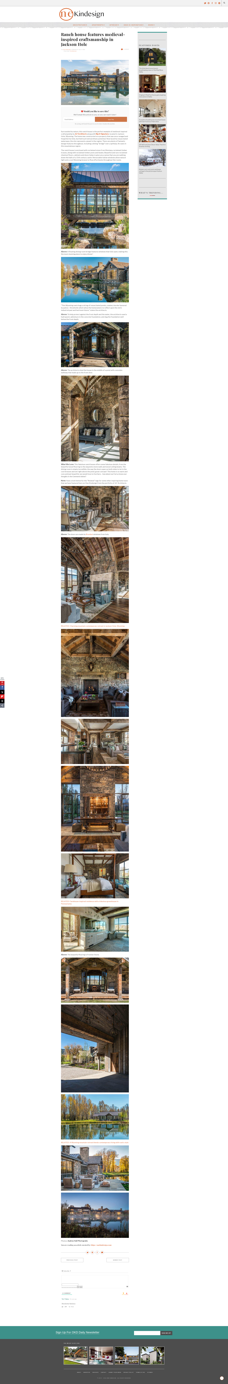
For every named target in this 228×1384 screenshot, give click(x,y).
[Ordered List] (69, 1287)
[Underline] (66, 1287)
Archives (96, 1372)
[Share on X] (2, 692)
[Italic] (64, 1287)
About (79, 1372)
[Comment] (102, 1252)
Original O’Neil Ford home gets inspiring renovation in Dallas (152, 96)
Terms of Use (140, 1372)
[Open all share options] (2, 705)
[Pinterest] (208, 4)
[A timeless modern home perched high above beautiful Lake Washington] (127, 1355)
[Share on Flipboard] (2, 696)
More (150, 25)
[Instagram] (215, 4)
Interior (113, 25)
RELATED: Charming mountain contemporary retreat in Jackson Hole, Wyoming (93, 626)
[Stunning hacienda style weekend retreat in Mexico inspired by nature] (76, 1355)
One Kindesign (67, 49)
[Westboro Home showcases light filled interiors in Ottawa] (152, 1355)
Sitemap (150, 1372)
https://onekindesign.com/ (101, 1245)
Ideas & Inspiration (133, 25)
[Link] (76, 1287)
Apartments (97, 25)
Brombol (89, 534)
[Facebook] (212, 4)
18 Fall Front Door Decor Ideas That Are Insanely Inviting (152, 145)
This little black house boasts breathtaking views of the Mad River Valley (151, 70)
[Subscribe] (219, 4)
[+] (81, 1287)
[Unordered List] (71, 1287)
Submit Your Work (115, 1372)
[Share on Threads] (2, 701)
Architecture (79, 25)
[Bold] (62, 1287)
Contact (103, 1372)
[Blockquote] (72, 1287)
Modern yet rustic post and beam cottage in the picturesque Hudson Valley (150, 171)
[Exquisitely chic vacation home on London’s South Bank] (101, 1355)
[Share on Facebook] (97, 1252)
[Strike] (67, 1287)
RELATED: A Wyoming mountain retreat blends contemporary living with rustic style (94, 1142)
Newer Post (117, 1260)
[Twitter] (205, 4)
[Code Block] (74, 1287)
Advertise (86, 1372)
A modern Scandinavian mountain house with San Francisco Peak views (152, 120)
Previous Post (72, 1260)
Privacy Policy (129, 1372)
